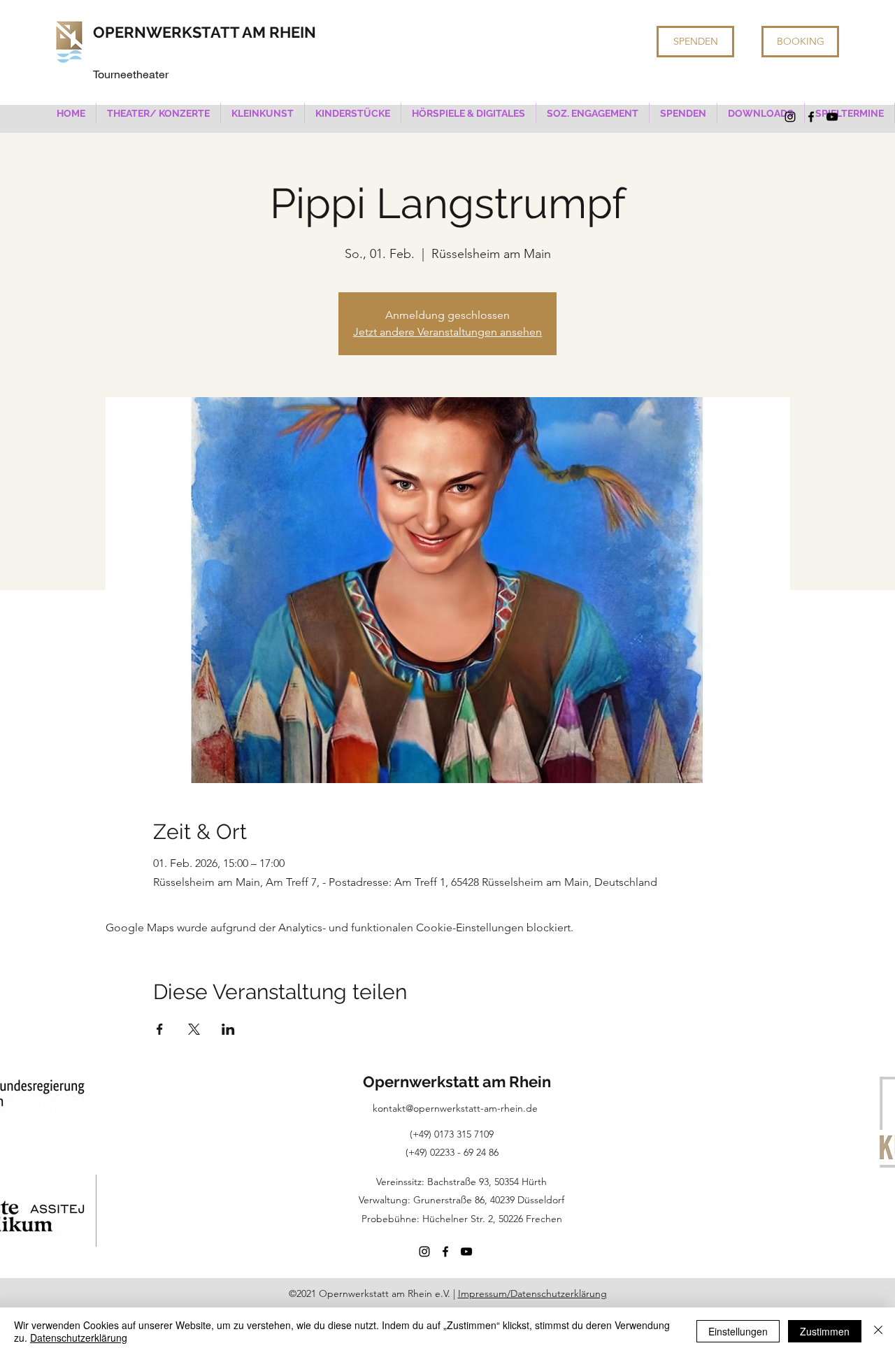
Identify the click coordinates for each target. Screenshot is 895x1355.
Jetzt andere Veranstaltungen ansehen (447, 331)
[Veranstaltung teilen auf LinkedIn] (228, 1029)
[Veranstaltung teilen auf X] (194, 1029)
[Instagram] (790, 117)
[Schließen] (878, 1331)
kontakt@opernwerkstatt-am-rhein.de (455, 1108)
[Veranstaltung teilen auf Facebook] (159, 1029)
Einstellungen (738, 1331)
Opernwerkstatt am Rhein (457, 1082)
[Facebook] (811, 117)
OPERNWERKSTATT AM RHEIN (204, 32)
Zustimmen (825, 1331)
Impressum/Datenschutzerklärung (532, 1293)
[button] (158, 113)
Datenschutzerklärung (78, 1338)
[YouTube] (832, 117)
